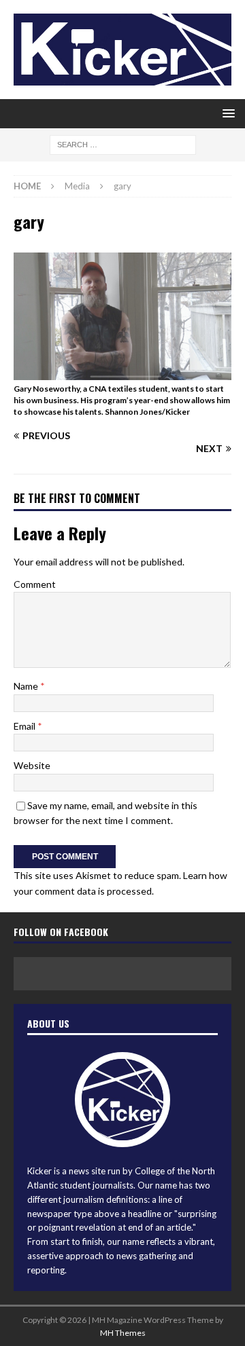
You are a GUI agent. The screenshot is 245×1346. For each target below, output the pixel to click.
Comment (35, 584)
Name (27, 686)
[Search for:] (123, 144)
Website (32, 765)
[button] (226, 113)
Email (25, 726)
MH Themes (123, 1333)
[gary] (122, 372)
